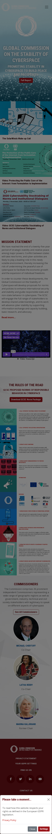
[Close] (48, 799)
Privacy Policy (9, 820)
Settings (44, 829)
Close (32, 829)
